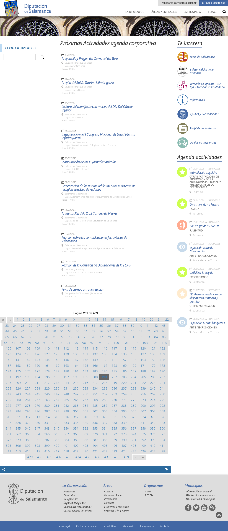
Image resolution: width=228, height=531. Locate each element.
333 (66, 423)
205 (143, 377)
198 (76, 377)
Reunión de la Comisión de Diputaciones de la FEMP (96, 265)
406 (114, 445)
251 (95, 394)
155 (153, 360)
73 (70, 337)
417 (56, 451)
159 (27, 365)
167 (104, 365)
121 (153, 348)
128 (56, 354)
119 (133, 348)
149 (95, 360)
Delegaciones (70, 499)
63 (156, 331)
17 (128, 319)
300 (76, 411)
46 (23, 331)
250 (85, 394)
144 (47, 360)
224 (162, 383)
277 (18, 405)
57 (109, 331)
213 (56, 383)
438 (116, 457)
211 (37, 383)
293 (8, 411)
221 (133, 383)
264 (56, 400)
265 (66, 400)
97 (92, 343)
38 (124, 325)
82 (140, 337)
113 (76, 348)
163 (66, 365)
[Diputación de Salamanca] (28, 8)
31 (70, 325)
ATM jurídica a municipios (200, 499)
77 (101, 337)
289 (133, 405)
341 (143, 423)
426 (143, 451)
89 (29, 343)
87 (13, 343)
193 (27, 377)
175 (18, 371)
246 (47, 394)
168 (114, 365)
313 (37, 417)
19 (143, 319)
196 (56, 377)
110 (47, 348)
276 (8, 405)
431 (49, 457)
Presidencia (110, 499)
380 (27, 440)
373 (124, 434)
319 (95, 417)
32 (77, 325)
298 (56, 411)
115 (95, 348)
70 (46, 337)
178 (47, 371)
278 (27, 405)
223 (153, 383)
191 (8, 377)
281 (56, 405)
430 (39, 457)
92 (53, 343)
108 (27, 348)
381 (37, 440)
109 (37, 348)
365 (47, 434)
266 (76, 400)
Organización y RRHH (116, 510)
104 (154, 343)
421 (95, 451)
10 (73, 319)
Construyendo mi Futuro (204, 204)
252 (104, 394)
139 (162, 354)
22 (167, 319)
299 (66, 411)
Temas (212, 12)
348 (47, 428)
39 (132, 325)
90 (37, 343)
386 (85, 440)
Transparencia (147, 526)
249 (76, 394)
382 (47, 440)
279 (37, 405)
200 (95, 377)
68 (30, 337)
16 (120, 319)
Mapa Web (128, 526)
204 (133, 377)
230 (56, 388)
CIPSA (148, 491)
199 (85, 377)
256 (143, 394)
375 (143, 434)
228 (37, 388)
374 (133, 434)
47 (30, 331)
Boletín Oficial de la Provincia (202, 71)
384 (66, 440)
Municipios (194, 485)
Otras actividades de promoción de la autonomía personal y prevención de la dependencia (205, 182)
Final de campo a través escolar (82, 289)
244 (27, 394)
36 (109, 325)
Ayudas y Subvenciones (204, 114)
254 (124, 394)
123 (8, 354)
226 (18, 388)
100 (116, 343)
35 (101, 325)
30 (62, 325)
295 (27, 411)
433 (68, 457)
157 (8, 365)
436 (97, 457)
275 (162, 400)
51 (62, 331)
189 (153, 371)
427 (153, 451)
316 (66, 417)
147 (76, 360)
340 (133, 423)
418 (66, 451)
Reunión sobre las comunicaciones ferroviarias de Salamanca (94, 239)
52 (70, 331)
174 (8, 371)
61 (140, 331)
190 (162, 371)
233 (85, 388)
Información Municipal (199, 491)
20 (151, 319)
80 (124, 337)
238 (133, 388)
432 (59, 457)
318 (85, 417)
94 (68, 343)
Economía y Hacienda (116, 506)
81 (132, 337)
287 (114, 405)
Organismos (154, 485)
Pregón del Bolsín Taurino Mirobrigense (87, 83)
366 (56, 434)
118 (124, 348)
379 (18, 440)
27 (38, 325)
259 (8, 400)
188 (143, 371)
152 (124, 360)
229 (47, 388)
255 (133, 394)
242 (8, 394)
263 (47, 400)
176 (27, 371)
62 (148, 331)
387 (95, 440)
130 (76, 354)
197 (66, 377)
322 (124, 417)
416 (47, 451)
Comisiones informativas (77, 506)
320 (104, 417)
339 (124, 423)
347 (37, 428)
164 (76, 365)
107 (18, 348)
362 (18, 434)
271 (124, 400)
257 (153, 394)
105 (164, 343)
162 (56, 365)
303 (104, 411)
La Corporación (74, 485)
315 (56, 417)
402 (76, 445)
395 (8, 445)
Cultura (108, 491)
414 (27, 451)
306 (133, 411)
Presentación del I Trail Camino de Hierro (89, 214)
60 (132, 331)
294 (18, 411)
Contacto (164, 526)
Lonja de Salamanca (202, 57)
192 (18, 377)
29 (54, 325)
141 (18, 360)
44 (7, 331)
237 (124, 388)
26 (30, 325)
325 (153, 417)
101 (126, 343)
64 (164, 331)
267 (85, 400)
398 (37, 445)
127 (47, 354)
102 (135, 343)
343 (162, 423)
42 (156, 325)
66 (15, 337)
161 (47, 365)
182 (85, 371)
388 (104, 440)
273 (143, 400)
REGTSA (149, 495)
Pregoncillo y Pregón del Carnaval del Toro (89, 59)
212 (47, 383)
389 (114, 440)
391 (133, 440)
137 (143, 354)
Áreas (107, 485)
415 (37, 451)
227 (27, 388)
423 (114, 451)
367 (66, 434)
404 (95, 445)
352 (85, 428)
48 (38, 331)
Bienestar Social (113, 495)
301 (85, 411)
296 (37, 411)
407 (124, 445)
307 (143, 411)
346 (27, 428)
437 (107, 457)
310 (8, 417)
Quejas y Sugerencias (203, 142)
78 (109, 337)
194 (37, 377)
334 (76, 423)
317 (76, 417)
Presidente (69, 491)
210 (27, 383)
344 (8, 428)
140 (8, 360)
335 (85, 423)
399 (47, 445)
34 (93, 325)
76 (93, 337)
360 (162, 428)
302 (95, 411)
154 (143, 360)
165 (85, 365)
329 (27, 423)
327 (8, 423)
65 (7, 337)
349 (56, 428)
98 (100, 343)
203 (124, 377)
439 (126, 457)
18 (136, 319)
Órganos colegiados (74, 503)
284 (85, 405)
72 (62, 337)
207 (162, 377)
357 (133, 428)
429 (30, 457)
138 (153, 354)
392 (143, 440)
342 (153, 423)
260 (18, 400)
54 (85, 331)
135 (124, 354)
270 (114, 400)
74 (77, 337)
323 (133, 417)
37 (117, 325)
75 (85, 337)
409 (143, 445)
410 (153, 445)
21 (159, 319)
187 (133, 371)
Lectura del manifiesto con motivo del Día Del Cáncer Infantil (97, 108)
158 (18, 365)
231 (66, 388)
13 (96, 319)
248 (66, 394)
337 (104, 423)
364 (37, 434)
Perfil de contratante (203, 128)
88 (21, 343)
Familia (194, 209)
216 (85, 383)
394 (162, 440)
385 (76, 440)
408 (133, 445)
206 (153, 377)
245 (37, 394)
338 (114, 423)
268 (95, 400)
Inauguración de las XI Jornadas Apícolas (88, 162)
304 (114, 411)
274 (153, 400)
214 (66, 383)
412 (8, 451)
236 (114, 388)
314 (47, 417)
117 (114, 348)
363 (27, 434)
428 (162, 451)
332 (56, 423)
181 (76, 371)
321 (114, 417)
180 (66, 371)
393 (153, 440)
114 (85, 348)
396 (18, 445)
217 (95, 383)
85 (164, 337)
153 (133, 360)
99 (107, 343)
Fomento (109, 503)
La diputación (134, 12)
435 (87, 457)
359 (153, 428)
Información (197, 99)
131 (85, 354)
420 (85, 451)
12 (88, 319)
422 (104, 451)
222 (143, 383)
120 (143, 348)
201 (104, 377)
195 (47, 377)
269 (104, 400)
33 (85, 325)
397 (27, 445)
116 (104, 348)
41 (148, 325)
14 (104, 319)
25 (23, 325)
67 (23, 337)
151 (114, 360)
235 (104, 388)
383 (56, 440)
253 (114, 394)
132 (95, 354)
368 (76, 434)
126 (37, 354)
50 (54, 331)
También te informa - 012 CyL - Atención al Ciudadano (207, 85)
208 (8, 383)
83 (148, 337)
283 (76, 405)
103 (145, 343)
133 (104, 354)
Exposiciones (199, 277)
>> (143, 457)
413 (18, 451)
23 (7, 325)
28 (46, 325)
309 (162, 411)
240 (153, 388)
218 (104, 383)
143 (37, 360)
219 (114, 383)
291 (153, 405)
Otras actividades (202, 306)
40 (140, 325)
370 (95, 434)
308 (153, 411)
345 (18, 428)
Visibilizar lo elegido (201, 273)
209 (18, 383)
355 (114, 428)
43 (164, 325)
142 (27, 360)
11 (81, 319)
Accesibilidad (109, 526)
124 (18, 354)
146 (66, 360)
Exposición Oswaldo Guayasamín (201, 249)
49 (46, 331)
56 (101, 331)
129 (66, 354)
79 (117, 337)
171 (143, 365)
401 (66, 445)
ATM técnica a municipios (200, 495)
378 (8, 440)
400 (56, 445)
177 (37, 371)
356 (124, 428)
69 (38, 337)
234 (95, 388)
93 (60, 343)
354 (104, 428)
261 (27, 400)
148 (85, 360)
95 (76, 343)
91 (45, 343)
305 (124, 411)
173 (162, 365)
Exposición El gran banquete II (207, 323)
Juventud (196, 230)
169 (124, 365)
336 (95, 423)
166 (95, 365)
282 (66, 405)
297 (47, 411)
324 (143, 417)
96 (84, 343)
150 (104, 360)
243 (18, 394)
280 (47, 405)
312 (27, 417)
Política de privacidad (86, 526)
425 (133, 451)
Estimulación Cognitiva (203, 173)
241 (162, 388)
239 (143, 388)
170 (133, 365)
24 (15, 325)
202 (114, 377)
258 (162, 394)
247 (56, 394)
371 (104, 434)
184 (104, 371)
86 (5, 343)
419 (76, 451)
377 (162, 434)
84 (156, 337)
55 (93, 331)
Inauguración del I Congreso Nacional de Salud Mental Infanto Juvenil (98, 136)
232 (76, 388)
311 (18, 417)
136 (133, 354)
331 (47, 423)
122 (162, 348)
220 (124, 383)
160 (37, 365)
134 (114, 354)
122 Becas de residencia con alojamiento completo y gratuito (206, 298)
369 (85, 434)
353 (95, 428)
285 (95, 405)
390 (124, 440)
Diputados (69, 495)
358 (143, 428)
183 (95, 371)
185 (114, 371)
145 (56, 360)
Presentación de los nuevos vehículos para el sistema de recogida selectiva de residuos (98, 187)
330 (37, 423)
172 (153, 365)
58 (117, 331)
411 (162, 445)
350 (66, 428)
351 (76, 428)
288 (124, 405)
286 (104, 405)
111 (56, 348)
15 (112, 319)
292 (162, 405)
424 (124, 451)
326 (162, 417)
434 (78, 457)
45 (15, 331)
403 (85, 445)
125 (27, 354)
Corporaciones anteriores (77, 510)
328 (18, 423)
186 (124, 371)
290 (143, 405)
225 (8, 388)
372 (114, 434)
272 (133, 400)
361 (8, 434)
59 (124, 331)
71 (54, 337)
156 (162, 360)
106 (8, 348)
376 (153, 434)
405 (104, 445)
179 (56, 371)
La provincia (192, 12)
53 (77, 331)
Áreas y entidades (164, 12)
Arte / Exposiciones (203, 255)
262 (37, 400)
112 (66, 348)
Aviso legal (64, 526)
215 (76, 383)
